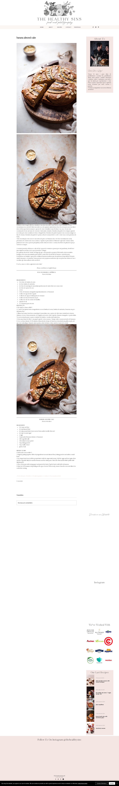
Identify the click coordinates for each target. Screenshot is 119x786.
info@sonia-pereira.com (59, 775)
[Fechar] (117, 783)
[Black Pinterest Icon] (98, 27)
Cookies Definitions (102, 783)
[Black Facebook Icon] (93, 27)
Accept (112, 783)
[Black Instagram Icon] (95, 27)
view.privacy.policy (82, 783)
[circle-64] (63, 779)
